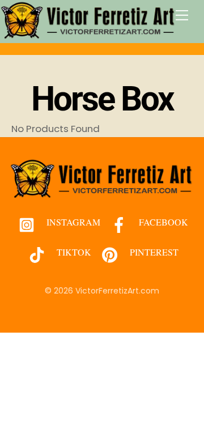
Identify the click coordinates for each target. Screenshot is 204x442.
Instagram (72, 222)
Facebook (162, 222)
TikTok (72, 252)
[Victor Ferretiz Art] (88, 34)
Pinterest (153, 252)
